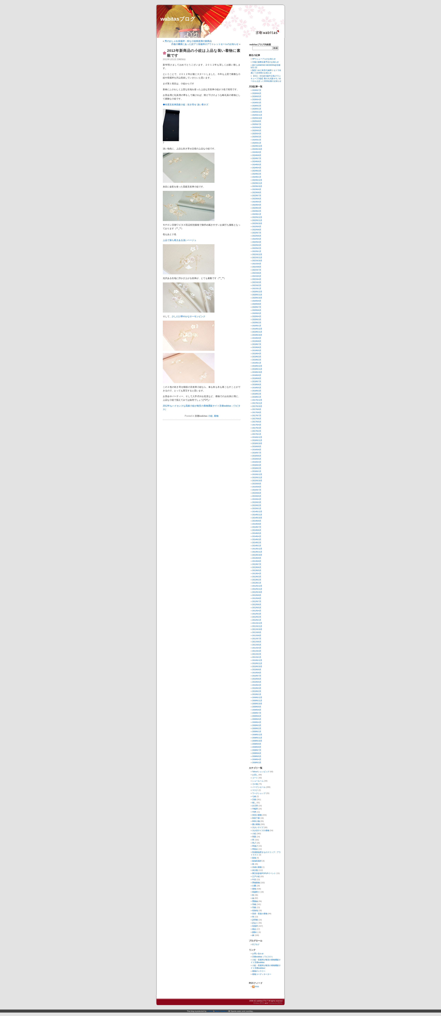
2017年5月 (256, 422)
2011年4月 (256, 648)
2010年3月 (256, 688)
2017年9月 (256, 409)
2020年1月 (256, 326)
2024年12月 (257, 146)
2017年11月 (257, 403)
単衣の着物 (257, 815)
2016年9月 (256, 446)
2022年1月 (256, 251)
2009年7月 (256, 713)
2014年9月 (256, 521)
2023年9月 (256, 189)
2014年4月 (256, 536)
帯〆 (254, 843)
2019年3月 (256, 357)
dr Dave (210, 1011)
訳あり (255, 923)
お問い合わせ (258, 953)
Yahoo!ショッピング (260, 772)
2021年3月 (256, 282)
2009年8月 (256, 710)
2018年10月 (257, 372)
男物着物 (256, 883)
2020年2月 (256, 323)
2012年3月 (256, 614)
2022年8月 (256, 230)
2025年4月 (256, 134)
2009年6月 (256, 716)
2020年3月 (256, 319)
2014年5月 (256, 533)
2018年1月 (256, 397)
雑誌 (254, 929)
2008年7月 (256, 750)
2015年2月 (256, 505)
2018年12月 (257, 366)
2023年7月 (256, 195)
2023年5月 (256, 202)
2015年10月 (257, 481)
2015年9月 (256, 484)
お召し (255, 775)
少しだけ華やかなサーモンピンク (188, 316)
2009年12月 (257, 697)
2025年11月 (257, 115)
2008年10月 (257, 741)
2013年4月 (256, 573)
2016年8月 (256, 450)
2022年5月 (256, 239)
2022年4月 (256, 242)
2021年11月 (257, 257)
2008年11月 (257, 738)
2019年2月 (256, 360)
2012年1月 (256, 620)
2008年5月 (256, 756)
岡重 (254, 837)
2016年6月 (256, 456)
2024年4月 (256, 168)
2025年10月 (257, 118)
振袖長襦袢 (257, 861)
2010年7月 (256, 676)
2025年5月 (256, 130)
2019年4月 (256, 353)
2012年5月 (256, 608)
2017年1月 (256, 434)
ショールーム (258, 781)
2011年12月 (257, 623)
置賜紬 (255, 901)
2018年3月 (256, 391)
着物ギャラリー (258, 971)
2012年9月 (256, 595)
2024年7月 (256, 158)
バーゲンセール (258, 787)
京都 (254, 799)
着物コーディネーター (261, 974)
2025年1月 (256, 143)
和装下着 (256, 818)
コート (255, 778)
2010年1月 (256, 694)
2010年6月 (256, 679)
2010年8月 (256, 673)
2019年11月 (257, 332)
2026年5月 (256, 96)
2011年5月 (256, 645)
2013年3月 (256, 577)
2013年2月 (256, 580)
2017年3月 (256, 428)
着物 (216, 416)
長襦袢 (255, 926)
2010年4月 (256, 685)
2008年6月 (256, 753)
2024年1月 (256, 177)
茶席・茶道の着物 (259, 914)
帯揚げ (255, 846)
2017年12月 (257, 400)
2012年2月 (256, 617)
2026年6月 (256, 93)
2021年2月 (256, 285)
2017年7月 (256, 415)
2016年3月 (256, 465)
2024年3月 (256, 171)
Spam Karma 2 (221, 1011)
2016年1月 (256, 471)
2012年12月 (257, 586)
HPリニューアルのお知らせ (264, 59)
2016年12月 (257, 437)
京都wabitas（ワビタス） (263, 957)
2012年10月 (257, 592)
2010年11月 (257, 663)
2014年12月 (257, 511)
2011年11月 (257, 626)
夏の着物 (256, 824)
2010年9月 (256, 669)
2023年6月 (256, 199)
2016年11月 (257, 440)
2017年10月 (257, 406)
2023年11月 (257, 183)
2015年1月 (256, 508)
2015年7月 (256, 490)
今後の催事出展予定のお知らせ (265, 62)
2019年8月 (256, 341)
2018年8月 (256, 378)
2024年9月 (256, 152)
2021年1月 (256, 288)
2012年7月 (256, 601)
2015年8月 (256, 487)
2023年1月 (256, 214)
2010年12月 (257, 660)
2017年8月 (256, 412)
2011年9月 (256, 632)
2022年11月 (257, 220)
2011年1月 (256, 657)
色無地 (255, 910)
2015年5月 (256, 496)
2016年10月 (257, 443)
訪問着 (255, 920)
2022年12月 (257, 217)
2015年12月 (257, 474)
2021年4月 (256, 279)
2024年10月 (257, 149)
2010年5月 (256, 682)
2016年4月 (256, 462)
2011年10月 (257, 629)
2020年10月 (257, 298)
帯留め (255, 849)
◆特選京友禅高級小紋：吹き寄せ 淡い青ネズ (185, 104)
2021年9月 (256, 264)
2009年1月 (256, 731)
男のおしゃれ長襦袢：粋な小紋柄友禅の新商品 (188, 41)
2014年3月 (256, 539)
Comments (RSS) (275, 1003)
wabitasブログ (177, 19)
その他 (255, 784)
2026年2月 (256, 106)
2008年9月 (256, 744)
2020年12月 (257, 292)
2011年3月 (256, 651)
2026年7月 (256, 90)
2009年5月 (256, 719)
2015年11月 (257, 477)
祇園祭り (256, 892)
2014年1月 (256, 546)
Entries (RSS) (259, 1003)
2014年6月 (256, 530)
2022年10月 (257, 223)
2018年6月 (256, 384)
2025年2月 (256, 140)
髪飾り (255, 932)
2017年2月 (256, 431)
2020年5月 (256, 313)
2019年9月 (256, 338)
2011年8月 (256, 635)
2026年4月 (256, 99)
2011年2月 (256, 654)
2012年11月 (257, 589)
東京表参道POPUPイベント (264, 873)
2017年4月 (256, 425)
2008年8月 (256, 747)
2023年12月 (257, 180)
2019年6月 (256, 347)
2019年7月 (256, 344)
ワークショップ (258, 793)
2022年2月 (256, 248)
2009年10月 (257, 704)
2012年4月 (256, 611)
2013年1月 (256, 583)
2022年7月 (256, 233)
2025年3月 (256, 137)
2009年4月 (256, 722)
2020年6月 (256, 310)
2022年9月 (256, 226)
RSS (257, 987)
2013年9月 (256, 558)
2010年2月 (256, 691)
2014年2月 (256, 542)
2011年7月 (256, 639)
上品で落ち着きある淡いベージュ (179, 240)
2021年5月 (256, 276)
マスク (255, 790)
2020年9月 (256, 301)
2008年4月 (256, 759)
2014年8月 (256, 524)
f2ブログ (255, 944)
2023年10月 (257, 186)
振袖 (254, 858)
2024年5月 (256, 165)
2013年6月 (256, 567)
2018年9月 (256, 375)
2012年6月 (256, 604)
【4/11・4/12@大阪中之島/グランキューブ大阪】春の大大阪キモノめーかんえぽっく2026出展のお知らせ (266, 78)
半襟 (254, 812)
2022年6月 (256, 236)
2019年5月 (256, 350)
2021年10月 (257, 261)
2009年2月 (256, 728)
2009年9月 (256, 707)
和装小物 (256, 821)
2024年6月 (256, 161)
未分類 (255, 870)
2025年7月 (256, 124)
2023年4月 (256, 205)
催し (254, 803)
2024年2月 (256, 174)
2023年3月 (256, 208)
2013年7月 (256, 564)
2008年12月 (257, 735)
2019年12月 (257, 329)
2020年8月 (256, 304)
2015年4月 (256, 499)
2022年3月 (256, 245)
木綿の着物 (257, 867)
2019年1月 (256, 363)
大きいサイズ (258, 827)
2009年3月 (256, 725)
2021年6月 (256, 273)
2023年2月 (256, 211)
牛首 (254, 879)
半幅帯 (255, 809)
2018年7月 (256, 381)
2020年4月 (256, 316)
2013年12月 (257, 549)
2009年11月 (257, 700)
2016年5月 (256, 459)
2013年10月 (257, 555)
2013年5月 (256, 570)
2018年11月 (257, 369)
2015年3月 (256, 502)
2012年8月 (256, 598)
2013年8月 (256, 561)
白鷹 (254, 886)
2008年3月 (256, 762)
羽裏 (254, 907)
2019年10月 (257, 335)
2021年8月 (256, 267)
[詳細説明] (171, 140)
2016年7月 (256, 453)
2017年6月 (256, 419)
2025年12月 (257, 112)
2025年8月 (256, 121)
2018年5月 (256, 388)
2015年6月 (256, 493)
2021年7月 (256, 270)
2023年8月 (256, 192)
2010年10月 (257, 666)
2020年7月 (256, 307)
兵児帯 (255, 806)
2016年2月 (256, 468)
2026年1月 (256, 109)
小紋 (210, 416)
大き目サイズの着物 (260, 830)
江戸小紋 (256, 876)
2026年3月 (256, 103)
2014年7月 (256, 527)
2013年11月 (257, 552)
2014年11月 (257, 515)
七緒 (254, 796)
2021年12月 (257, 254)
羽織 (254, 904)
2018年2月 (256, 394)
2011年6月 (256, 642)
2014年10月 (257, 518)
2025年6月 (256, 127)
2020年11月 (257, 295)
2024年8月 (256, 155)
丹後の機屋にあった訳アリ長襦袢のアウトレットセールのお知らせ (204, 44)
